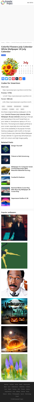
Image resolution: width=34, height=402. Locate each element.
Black (5, 387)
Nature (5, 394)
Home (2, 42)
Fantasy (14, 389)
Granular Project (19, 399)
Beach (20, 384)
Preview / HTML (6, 93)
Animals (12, 384)
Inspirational (8, 391)
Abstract (6, 384)
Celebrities (22, 387)
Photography (15, 394)
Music (27, 391)
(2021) (3, 106)
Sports (22, 394)
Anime (16, 384)
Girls (19, 389)
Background (17, 106)
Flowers (12, 109)
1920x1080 (9, 106)
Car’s (9, 387)
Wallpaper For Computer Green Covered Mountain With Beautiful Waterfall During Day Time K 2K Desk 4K (22, 169)
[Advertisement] (17, 23)
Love (14, 391)
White (22, 109)
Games (28, 389)
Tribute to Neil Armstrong (20, 156)
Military (18, 391)
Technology (28, 394)
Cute (5, 389)
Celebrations (15, 387)
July (17, 109)
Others (8, 42)
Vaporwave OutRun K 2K (19, 198)
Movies (23, 391)
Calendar (25, 106)
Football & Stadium (18, 177)
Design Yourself (16, 146)
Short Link (4, 87)
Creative (28, 387)
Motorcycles (27, 384)
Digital (9, 389)
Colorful (4, 109)
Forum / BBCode (6, 99)
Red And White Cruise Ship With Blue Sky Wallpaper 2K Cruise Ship (20, 189)
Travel (17, 396)
